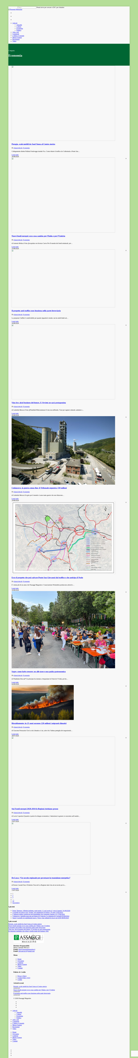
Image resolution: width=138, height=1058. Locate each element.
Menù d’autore (22, 964)
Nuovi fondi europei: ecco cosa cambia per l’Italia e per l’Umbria (38, 236)
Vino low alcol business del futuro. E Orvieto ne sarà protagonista (39, 403)
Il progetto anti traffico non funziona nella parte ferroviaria (36, 311)
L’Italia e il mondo (18, 1023)
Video (19, 966)
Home (19, 959)
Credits (19, 979)
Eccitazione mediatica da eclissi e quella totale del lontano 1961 (28, 931)
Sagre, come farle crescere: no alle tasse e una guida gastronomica (39, 671)
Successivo (15, 903)
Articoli (19, 148)
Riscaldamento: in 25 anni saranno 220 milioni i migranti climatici (39, 723)
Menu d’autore (17, 1025)
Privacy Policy (22, 976)
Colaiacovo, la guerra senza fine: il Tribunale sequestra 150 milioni (39, 488)
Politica (18, 1018)
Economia (26, 148)
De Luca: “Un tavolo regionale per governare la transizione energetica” (41, 878)
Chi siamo (20, 961)
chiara (15, 148)
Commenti (15, 1021)
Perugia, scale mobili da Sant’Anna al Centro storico (33, 144)
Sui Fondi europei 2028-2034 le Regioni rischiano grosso (35, 809)
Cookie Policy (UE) (23, 978)
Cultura (18, 1014)
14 (13, 901)
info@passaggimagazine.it (26, 949)
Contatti (20, 968)
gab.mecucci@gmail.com (26, 951)
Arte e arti (15, 1020)
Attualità (19, 1012)
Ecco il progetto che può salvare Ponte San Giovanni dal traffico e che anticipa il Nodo (47, 577)
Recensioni (15, 1027)
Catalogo (20, 963)
